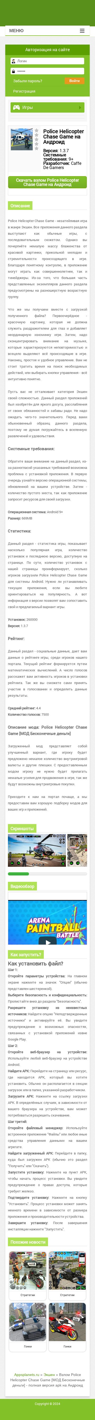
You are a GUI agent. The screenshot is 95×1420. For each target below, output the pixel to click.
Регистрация (24, 91)
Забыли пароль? (27, 80)
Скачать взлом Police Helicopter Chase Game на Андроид (47, 182)
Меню (16, 30)
